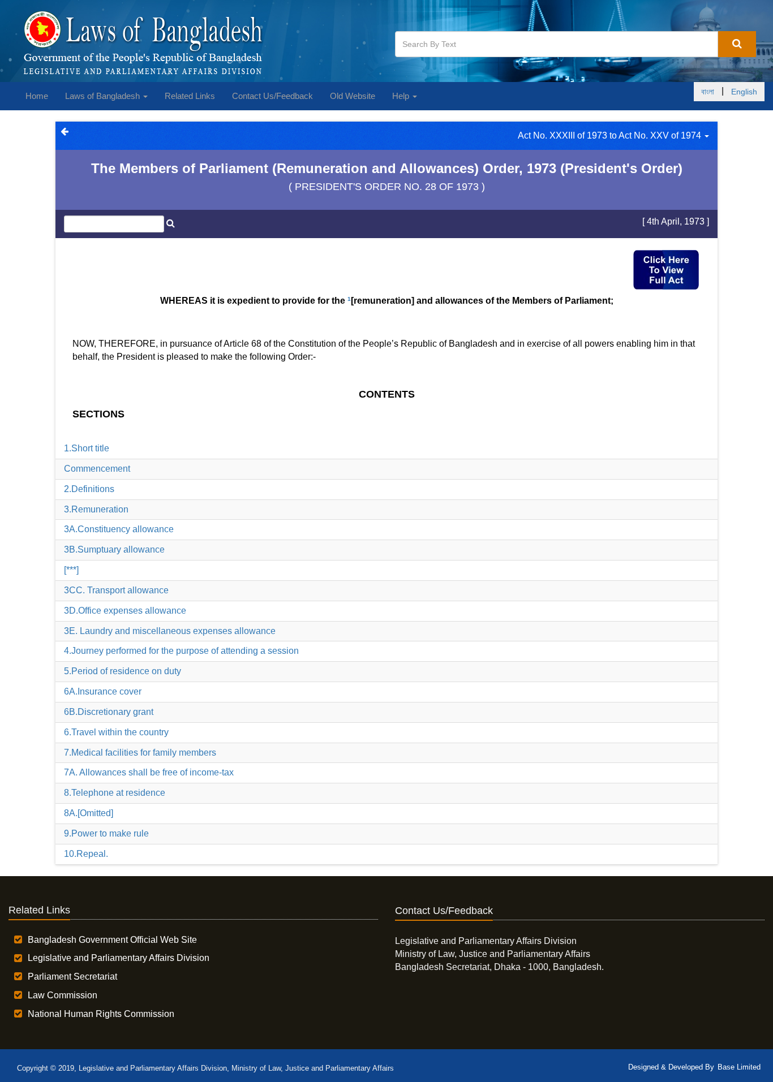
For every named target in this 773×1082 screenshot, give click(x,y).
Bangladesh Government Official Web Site (112, 940)
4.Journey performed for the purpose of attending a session (181, 651)
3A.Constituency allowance (119, 529)
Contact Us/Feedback (272, 96)
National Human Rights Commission (101, 1014)
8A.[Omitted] (88, 813)
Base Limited (739, 1067)
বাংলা (707, 91)
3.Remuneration (96, 509)
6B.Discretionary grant (108, 712)
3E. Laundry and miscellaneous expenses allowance (170, 631)
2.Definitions (89, 489)
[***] (71, 570)
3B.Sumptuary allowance (114, 549)
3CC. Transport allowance (116, 590)
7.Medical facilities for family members (140, 752)
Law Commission (62, 995)
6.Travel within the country (116, 732)
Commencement (97, 468)
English (744, 91)
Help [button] (401, 96)
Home (36, 96)
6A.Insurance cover (102, 691)
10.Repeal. (86, 854)
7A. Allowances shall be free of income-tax (149, 772)
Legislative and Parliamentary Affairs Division (118, 958)
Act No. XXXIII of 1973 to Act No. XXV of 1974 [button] (610, 135)
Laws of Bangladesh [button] (103, 96)
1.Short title (86, 448)
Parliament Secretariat (72, 976)
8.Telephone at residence (114, 793)
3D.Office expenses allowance (125, 610)
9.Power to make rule (106, 833)
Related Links (190, 96)
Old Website (352, 96)
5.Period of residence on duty (122, 671)
